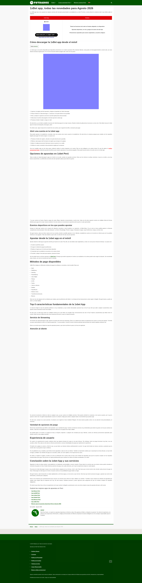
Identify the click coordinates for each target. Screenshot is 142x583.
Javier (42, 510)
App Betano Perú (35, 491)
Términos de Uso (35, 563)
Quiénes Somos (35, 551)
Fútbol (53, 2)
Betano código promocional (38, 570)
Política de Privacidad (36, 557)
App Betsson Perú (36, 499)
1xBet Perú (53, 256)
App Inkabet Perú (35, 497)
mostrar (35, 46)
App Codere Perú (35, 495)
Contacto (33, 554)
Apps (36, 526)
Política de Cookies (36, 560)
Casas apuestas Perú (64, 2)
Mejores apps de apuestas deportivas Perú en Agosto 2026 (46, 503)
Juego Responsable (36, 567)
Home (31, 526)
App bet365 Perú (35, 493)
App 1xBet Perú (35, 501)
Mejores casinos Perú (80, 2)
